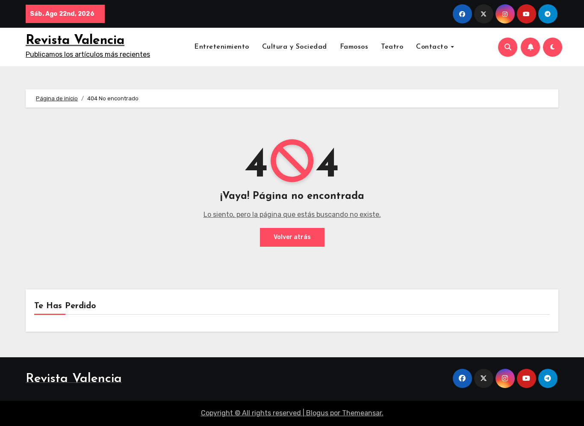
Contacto (433, 47)
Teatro (392, 47)
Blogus (317, 413)
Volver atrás (292, 237)
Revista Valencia (75, 40)
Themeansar (362, 413)
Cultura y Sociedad (294, 47)
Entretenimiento (221, 47)
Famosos (354, 47)
